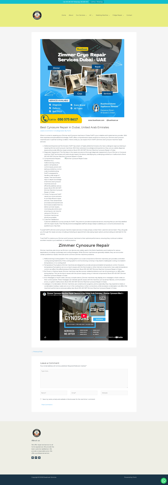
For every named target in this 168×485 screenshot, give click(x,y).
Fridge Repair (117, 15)
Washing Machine (102, 15)
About (71, 15)
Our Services (80, 15)
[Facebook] (32, 458)
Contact (129, 15)
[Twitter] (36, 458)
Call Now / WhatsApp (97, 2)
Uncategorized (59, 131)
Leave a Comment (46, 131)
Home (64, 15)
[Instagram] (39, 458)
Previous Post (37, 351)
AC (90, 15)
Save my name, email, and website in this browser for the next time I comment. (69, 399)
